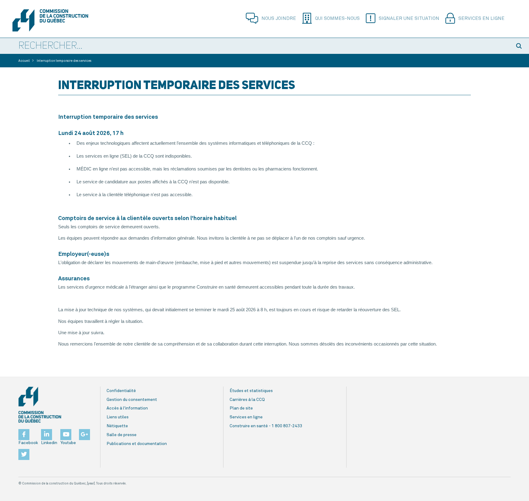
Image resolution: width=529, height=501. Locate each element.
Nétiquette (117, 426)
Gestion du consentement (132, 400)
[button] (520, 46)
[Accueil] (50, 20)
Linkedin (49, 443)
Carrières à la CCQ (247, 400)
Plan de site (241, 408)
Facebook (28, 443)
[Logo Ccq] (39, 405)
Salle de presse (122, 435)
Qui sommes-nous (337, 18)
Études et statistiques (251, 391)
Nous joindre (278, 18)
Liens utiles (118, 417)
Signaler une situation (409, 18)
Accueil (24, 60)
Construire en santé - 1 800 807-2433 (266, 426)
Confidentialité (121, 391)
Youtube (68, 443)
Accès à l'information (127, 408)
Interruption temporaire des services (64, 60)
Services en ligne (481, 18)
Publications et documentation (137, 444)
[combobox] (255, 46)
